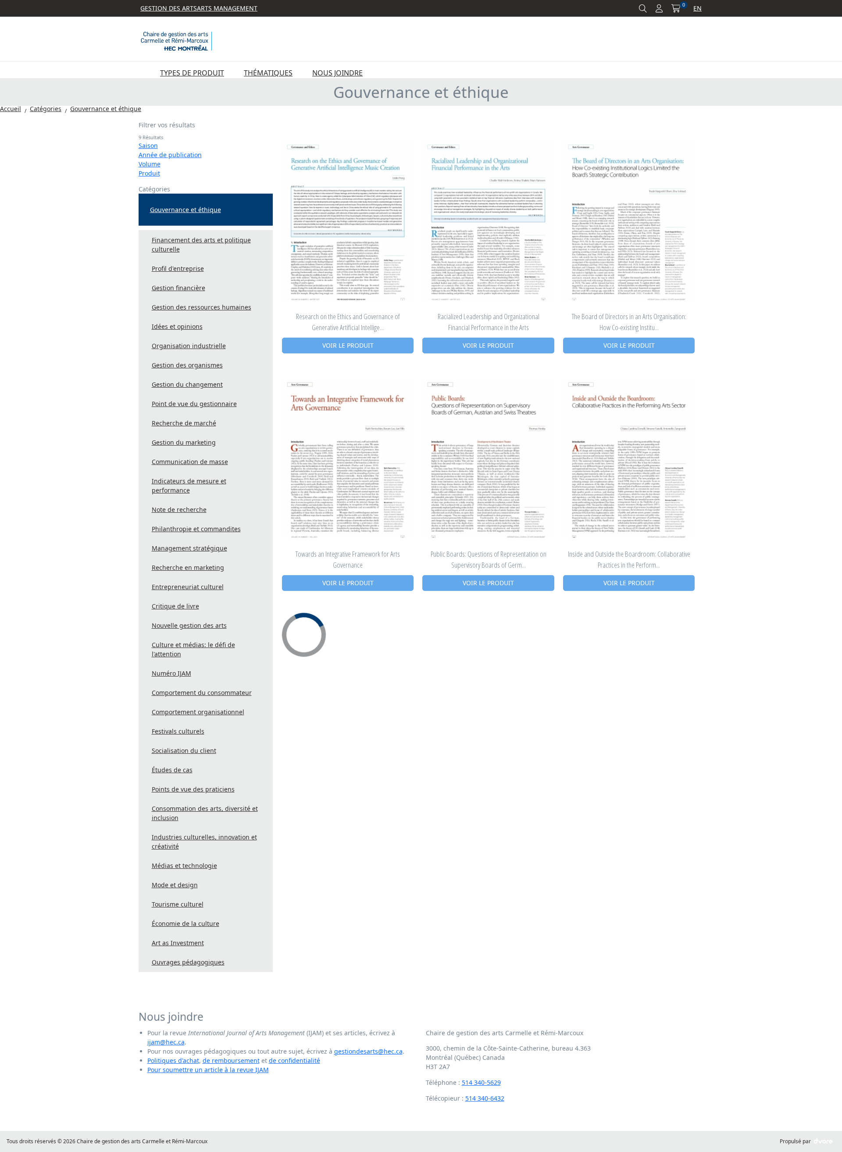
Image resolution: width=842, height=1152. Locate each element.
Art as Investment (178, 943)
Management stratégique (189, 548)
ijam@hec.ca (166, 1042)
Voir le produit (348, 345)
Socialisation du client (184, 750)
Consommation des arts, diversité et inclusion (205, 813)
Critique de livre (175, 606)
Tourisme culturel (177, 904)
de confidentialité (294, 1060)
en (697, 8)
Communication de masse (190, 461)
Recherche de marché (184, 423)
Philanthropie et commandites (196, 529)
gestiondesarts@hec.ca (368, 1051)
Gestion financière (178, 288)
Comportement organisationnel (198, 712)
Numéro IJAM (171, 673)
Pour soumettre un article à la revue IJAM (208, 1070)
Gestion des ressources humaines (201, 307)
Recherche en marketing (188, 567)
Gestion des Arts (168, 8)
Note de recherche (179, 509)
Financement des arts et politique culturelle (201, 244)
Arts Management (227, 8)
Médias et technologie (184, 865)
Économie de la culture (185, 923)
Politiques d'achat (173, 1060)
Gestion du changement (187, 384)
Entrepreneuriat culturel (188, 587)
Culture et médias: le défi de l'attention (193, 649)
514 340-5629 (481, 1082)
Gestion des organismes (187, 365)
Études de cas (172, 770)
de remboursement (231, 1060)
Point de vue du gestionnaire (194, 404)
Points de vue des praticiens (193, 789)
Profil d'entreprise (178, 268)
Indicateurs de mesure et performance (189, 485)
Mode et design (175, 885)
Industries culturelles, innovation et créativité (204, 841)
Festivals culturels (178, 731)
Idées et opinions (177, 326)
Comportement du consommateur (202, 692)
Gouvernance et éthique (185, 209)
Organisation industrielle (189, 346)
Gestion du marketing (184, 442)
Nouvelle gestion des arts (189, 625)
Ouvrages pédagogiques (188, 962)
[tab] (206, 130)
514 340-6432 (484, 1098)
